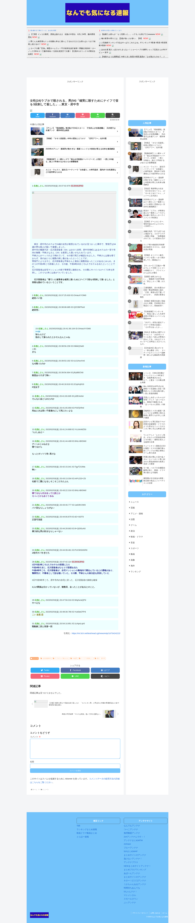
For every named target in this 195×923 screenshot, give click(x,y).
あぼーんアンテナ (132, 873)
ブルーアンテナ (131, 848)
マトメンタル (130, 895)
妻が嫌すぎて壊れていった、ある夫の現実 (43, 30)
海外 (133, 566)
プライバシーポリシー (140, 913)
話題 (133, 519)
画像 (133, 560)
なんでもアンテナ (132, 826)
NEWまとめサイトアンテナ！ (137, 866)
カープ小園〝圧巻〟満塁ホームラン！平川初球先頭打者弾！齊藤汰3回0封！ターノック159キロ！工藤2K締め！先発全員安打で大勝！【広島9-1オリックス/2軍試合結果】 (62, 51)
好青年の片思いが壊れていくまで (111, 30)
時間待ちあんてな (132, 888)
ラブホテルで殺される (61, 658)
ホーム (164, 913)
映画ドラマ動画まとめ (87, 833)
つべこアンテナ (131, 829)
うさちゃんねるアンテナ (135, 884)
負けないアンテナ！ (133, 859)
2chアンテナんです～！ (134, 837)
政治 (133, 531)
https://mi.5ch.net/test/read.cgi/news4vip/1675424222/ (96, 633)
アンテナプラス (131, 862)
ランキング (136, 571)
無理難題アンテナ (132, 833)
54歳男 (75, 658)
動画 (133, 554)
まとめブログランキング (135, 869)
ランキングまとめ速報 (87, 829)
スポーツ (135, 548)
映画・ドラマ (137, 537)
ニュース (35, 658)
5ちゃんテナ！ (130, 891)
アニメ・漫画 (137, 513)
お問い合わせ (155, 913)
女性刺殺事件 (47, 658)
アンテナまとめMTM (133, 840)
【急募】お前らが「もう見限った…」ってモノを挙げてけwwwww (128, 34)
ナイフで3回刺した (87, 658)
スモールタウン (131, 899)
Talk (78, 826)
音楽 (133, 542)
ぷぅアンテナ (130, 902)
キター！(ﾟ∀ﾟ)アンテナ (135, 880)
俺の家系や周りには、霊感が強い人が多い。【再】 (122, 38)
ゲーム (134, 525)
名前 (32, 762)
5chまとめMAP (131, 851)
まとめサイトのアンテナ (135, 855)
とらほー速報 (83, 837)
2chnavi (127, 844)
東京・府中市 (101, 658)
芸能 (133, 508)
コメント (35, 737)
